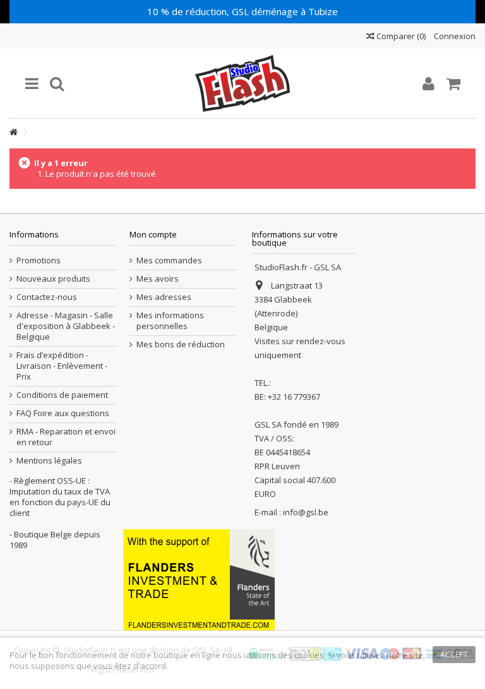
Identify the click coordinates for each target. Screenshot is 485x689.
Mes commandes (169, 260)
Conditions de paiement (62, 395)
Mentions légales (49, 460)
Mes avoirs (157, 278)
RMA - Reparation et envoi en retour (66, 437)
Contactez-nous (46, 297)
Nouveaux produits (53, 278)
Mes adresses (163, 297)
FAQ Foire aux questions (62, 413)
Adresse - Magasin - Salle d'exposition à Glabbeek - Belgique (65, 326)
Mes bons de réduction (180, 344)
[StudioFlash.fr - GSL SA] (242, 83)
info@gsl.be (305, 512)
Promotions (38, 260)
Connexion (454, 36)
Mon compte (153, 234)
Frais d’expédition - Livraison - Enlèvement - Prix (61, 366)
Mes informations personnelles (170, 321)
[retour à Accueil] (13, 132)
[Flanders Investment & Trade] (199, 578)
